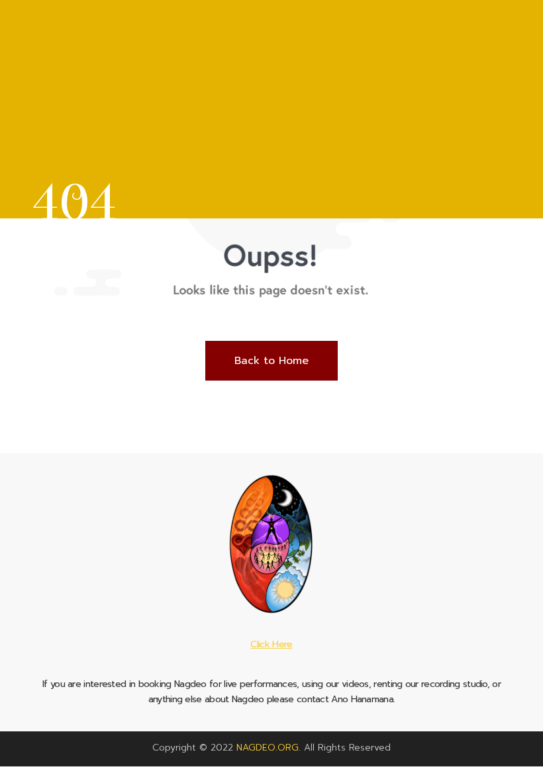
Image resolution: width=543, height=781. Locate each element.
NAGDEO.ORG (267, 748)
